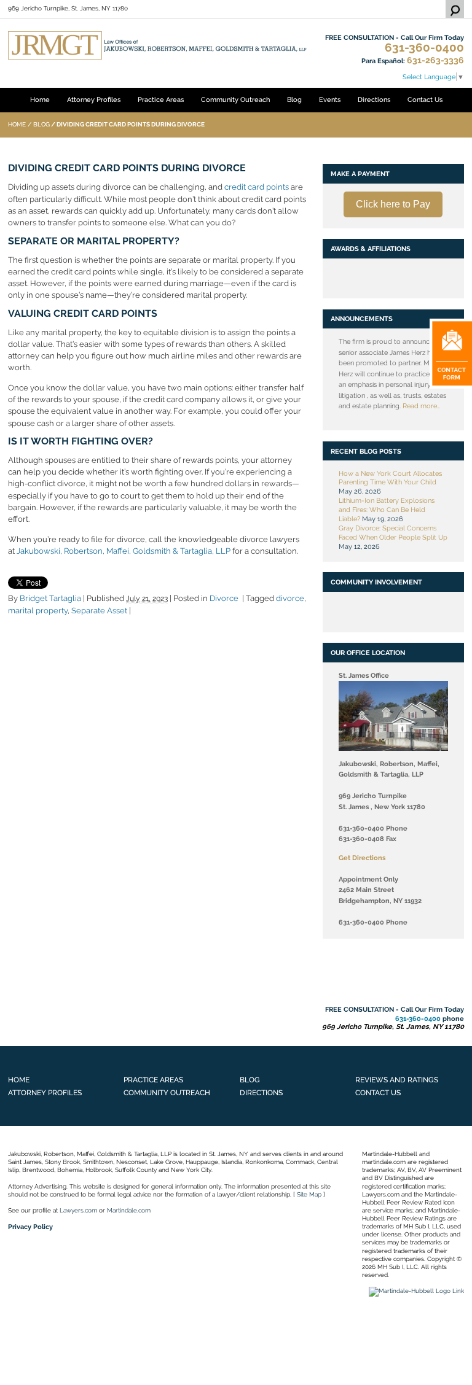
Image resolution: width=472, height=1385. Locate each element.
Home (40, 99)
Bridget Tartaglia (50, 598)
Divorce (224, 598)
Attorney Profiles (93, 99)
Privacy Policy (30, 1226)
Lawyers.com (78, 1210)
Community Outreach (235, 99)
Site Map (309, 1194)
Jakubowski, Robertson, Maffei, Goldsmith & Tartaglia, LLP (123, 551)
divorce (290, 598)
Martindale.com (129, 1210)
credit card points (256, 187)
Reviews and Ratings (396, 1079)
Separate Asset (99, 610)
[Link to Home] (157, 45)
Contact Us (424, 99)
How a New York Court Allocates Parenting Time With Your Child (390, 478)
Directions (374, 99)
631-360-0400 (424, 48)
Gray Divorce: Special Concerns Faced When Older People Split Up (393, 532)
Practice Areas (161, 99)
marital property (38, 610)
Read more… (421, 406)
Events (329, 99)
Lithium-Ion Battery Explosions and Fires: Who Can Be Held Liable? (387, 509)
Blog (294, 99)
